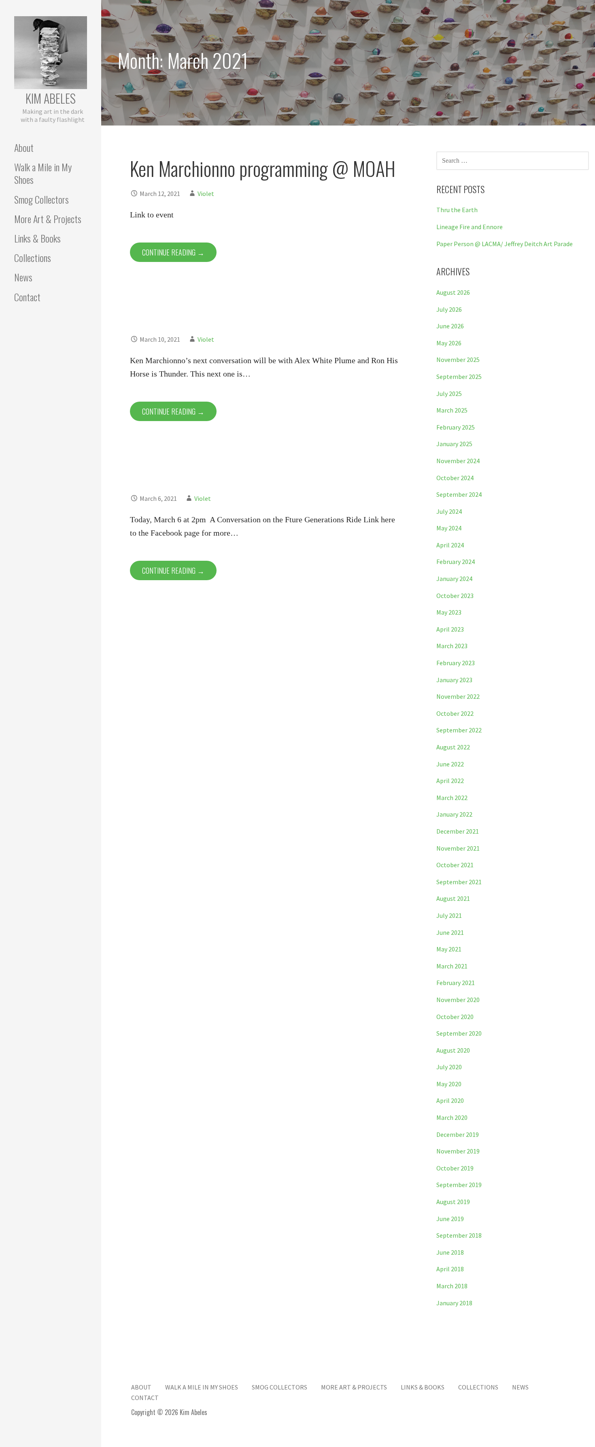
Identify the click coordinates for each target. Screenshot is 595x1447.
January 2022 (454, 814)
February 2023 (455, 663)
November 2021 (458, 848)
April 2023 (450, 629)
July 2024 (449, 511)
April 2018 (450, 1269)
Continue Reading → (173, 252)
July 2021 (449, 915)
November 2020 (458, 1000)
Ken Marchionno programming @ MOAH (262, 168)
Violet (206, 193)
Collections (32, 257)
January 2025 (454, 444)
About (24, 147)
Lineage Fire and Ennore (469, 227)
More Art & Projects (47, 218)
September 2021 (459, 882)
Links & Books (37, 238)
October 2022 (455, 713)
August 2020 (453, 1050)
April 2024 (450, 545)
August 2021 (453, 898)
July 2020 (449, 1067)
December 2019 (457, 1134)
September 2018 (459, 1235)
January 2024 (454, 579)
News (23, 277)
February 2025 (455, 427)
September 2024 (459, 494)
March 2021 (452, 966)
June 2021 (450, 932)
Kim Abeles (51, 98)
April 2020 (450, 1100)
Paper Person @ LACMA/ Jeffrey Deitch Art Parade (504, 244)
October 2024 (455, 478)
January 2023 (454, 680)
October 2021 (455, 865)
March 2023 (452, 646)
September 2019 (459, 1185)
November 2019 (458, 1151)
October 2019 (455, 1168)
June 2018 (450, 1252)
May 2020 (448, 1084)
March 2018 (452, 1286)
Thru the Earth (457, 210)
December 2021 (457, 831)
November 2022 (458, 696)
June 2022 (450, 764)
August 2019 (453, 1202)
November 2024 (458, 461)
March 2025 (452, 410)
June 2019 (450, 1219)
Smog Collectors (41, 199)
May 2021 (448, 949)
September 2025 (459, 376)
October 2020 (455, 1017)
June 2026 (450, 326)
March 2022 (452, 798)
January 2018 (454, 1303)
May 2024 (448, 528)
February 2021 (455, 983)
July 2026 (449, 309)
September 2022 (459, 730)
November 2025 (458, 359)
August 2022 (453, 747)
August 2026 (453, 292)
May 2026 (448, 343)
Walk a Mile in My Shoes (43, 173)
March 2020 (452, 1117)
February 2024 (455, 562)
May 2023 (448, 612)
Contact (27, 296)
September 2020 (459, 1033)
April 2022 (450, 781)
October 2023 (455, 596)
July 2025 (449, 393)
